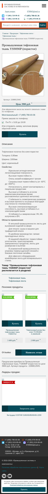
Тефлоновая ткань (17, 278)
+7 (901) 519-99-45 (12, 16)
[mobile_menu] (43, 5)
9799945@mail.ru (33, 11)
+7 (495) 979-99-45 (33, 19)
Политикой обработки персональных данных (24, 485)
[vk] (4, 478)
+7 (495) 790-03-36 (31, 16)
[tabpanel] (12, 318)
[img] (12, 306)
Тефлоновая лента (17, 281)
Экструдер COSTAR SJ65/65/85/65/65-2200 (24, 415)
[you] (10, 478)
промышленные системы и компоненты (16, 6)
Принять (24, 489)
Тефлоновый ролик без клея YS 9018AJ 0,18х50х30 (35, 332)
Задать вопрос (10, 11)
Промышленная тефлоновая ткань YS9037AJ (12, 332)
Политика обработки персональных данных (19, 467)
